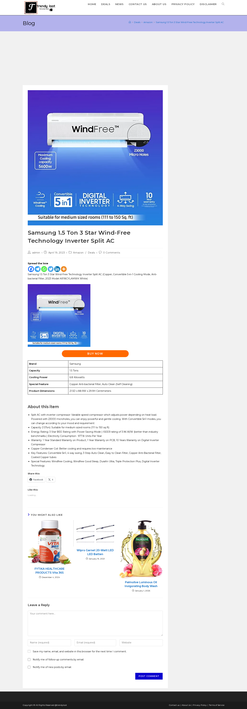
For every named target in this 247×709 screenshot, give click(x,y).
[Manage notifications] (8, 700)
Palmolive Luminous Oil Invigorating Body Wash (141, 584)
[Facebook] (31, 269)
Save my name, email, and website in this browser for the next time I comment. (80, 651)
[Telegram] (37, 269)
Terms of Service (216, 705)
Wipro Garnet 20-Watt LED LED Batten (95, 552)
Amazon (78, 252)
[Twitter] (51, 269)
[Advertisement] (123, 59)
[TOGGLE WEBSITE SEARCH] (223, 4)
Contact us (174, 705)
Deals (91, 252)
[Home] (130, 22)
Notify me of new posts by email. (52, 667)
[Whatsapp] (44, 269)
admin (36, 252)
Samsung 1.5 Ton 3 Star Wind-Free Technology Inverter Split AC (190, 22)
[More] (64, 269)
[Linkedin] (57, 269)
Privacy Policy (200, 705)
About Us (186, 705)
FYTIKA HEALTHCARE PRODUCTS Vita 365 (50, 570)
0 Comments (111, 252)
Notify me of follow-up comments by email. (58, 659)
